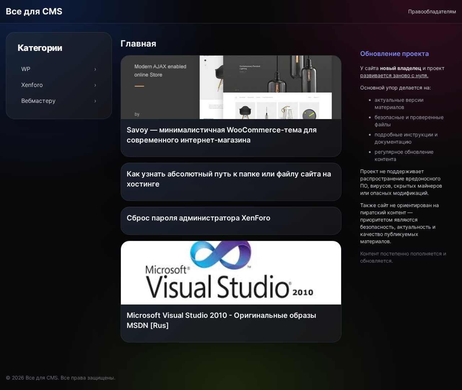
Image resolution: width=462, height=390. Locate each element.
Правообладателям (432, 11)
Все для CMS (34, 11)
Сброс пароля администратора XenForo (198, 218)
